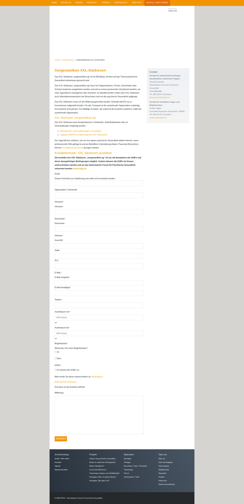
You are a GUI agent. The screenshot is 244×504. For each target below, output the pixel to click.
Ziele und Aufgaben (166, 462)
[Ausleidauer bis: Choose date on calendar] (56, 338)
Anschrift (59, 240)
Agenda (79, 3)
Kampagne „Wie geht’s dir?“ (99, 481)
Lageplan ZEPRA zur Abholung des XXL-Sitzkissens (83, 135)
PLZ (56, 260)
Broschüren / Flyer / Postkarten (135, 466)
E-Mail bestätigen (62, 287)
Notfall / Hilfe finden (157, 3)
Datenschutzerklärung (167, 484)
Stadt (57, 250)
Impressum (163, 481)
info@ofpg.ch (80, 168)
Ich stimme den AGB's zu (68, 370)
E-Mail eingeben (62, 277)
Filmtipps (127, 462)
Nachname (60, 223)
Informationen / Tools (131, 477)
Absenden (60, 439)
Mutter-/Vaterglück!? (96, 466)
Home (54, 3)
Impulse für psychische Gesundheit (102, 459)
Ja (58, 352)
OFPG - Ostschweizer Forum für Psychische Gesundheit (81, 498)
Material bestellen (61, 470)
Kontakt (161, 477)
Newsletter (162, 473)
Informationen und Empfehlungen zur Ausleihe (80, 131)
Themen (105, 3)
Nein (59, 358)
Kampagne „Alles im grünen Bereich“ (102, 477)
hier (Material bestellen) (72, 148)
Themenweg (128, 470)
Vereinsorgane (164, 466)
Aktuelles (66, 3)
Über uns (136, 3)
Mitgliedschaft (164, 470)
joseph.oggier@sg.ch (158, 118)
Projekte (91, 3)
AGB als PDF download (65, 382)
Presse (126, 473)
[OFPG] (77, 18)
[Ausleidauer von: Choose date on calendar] (56, 322)
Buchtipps (127, 459)
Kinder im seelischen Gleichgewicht (102, 462)
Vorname (59, 206)
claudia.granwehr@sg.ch (160, 97)
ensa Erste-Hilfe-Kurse (97, 470)
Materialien (120, 3)
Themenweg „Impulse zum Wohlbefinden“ (104, 473)
